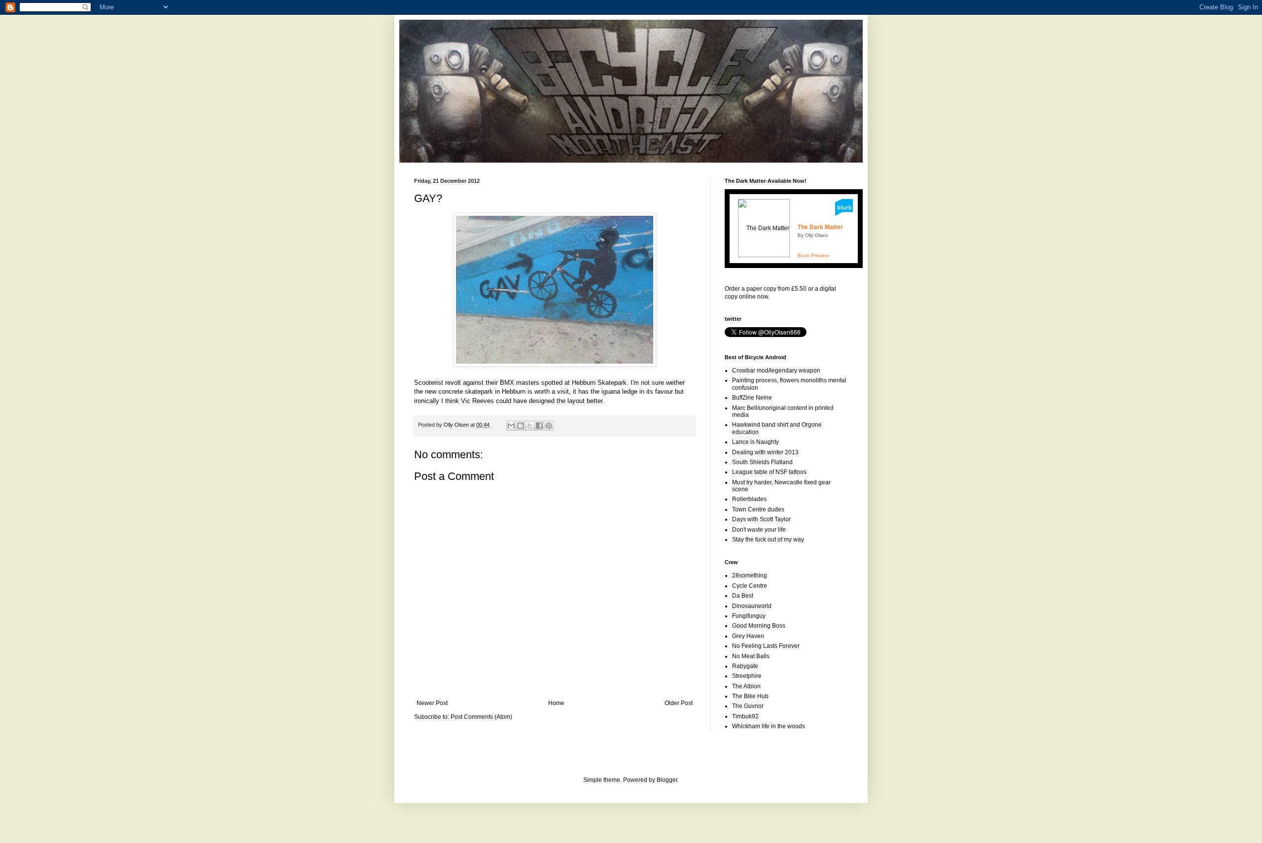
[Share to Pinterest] (549, 426)
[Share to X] (530, 426)
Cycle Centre (749, 585)
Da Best (742, 595)
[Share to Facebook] (539, 426)
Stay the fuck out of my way (768, 539)
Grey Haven (748, 636)
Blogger (667, 779)
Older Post (679, 703)
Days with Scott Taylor (761, 519)
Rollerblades (749, 499)
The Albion (746, 686)
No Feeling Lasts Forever (766, 645)
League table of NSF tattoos (769, 472)
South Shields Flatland (762, 462)
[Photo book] (844, 213)
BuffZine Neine (752, 397)
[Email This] (511, 426)
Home (556, 703)
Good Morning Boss (758, 625)
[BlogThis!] (521, 426)
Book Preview (813, 255)
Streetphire (747, 676)
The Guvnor (748, 706)
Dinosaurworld (751, 606)
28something (749, 575)
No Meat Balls (751, 656)
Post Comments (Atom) (481, 716)
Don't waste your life (759, 529)
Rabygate (745, 666)
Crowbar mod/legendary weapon (776, 370)
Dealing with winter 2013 (765, 452)
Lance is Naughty (755, 441)
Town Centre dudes (758, 509)
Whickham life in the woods (768, 726)
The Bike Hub (750, 696)
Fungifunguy (749, 615)
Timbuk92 (745, 716)
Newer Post (432, 703)
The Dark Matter (820, 227)
